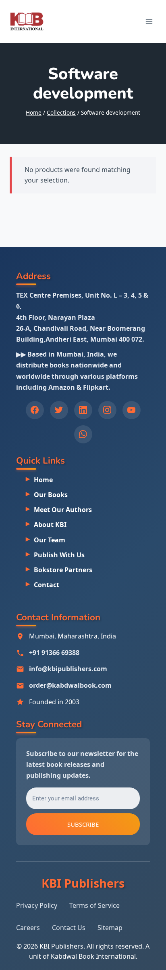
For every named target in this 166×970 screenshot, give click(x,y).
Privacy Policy (36, 905)
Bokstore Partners (63, 569)
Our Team (49, 539)
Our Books (51, 494)
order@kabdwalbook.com (70, 685)
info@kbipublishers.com (68, 668)
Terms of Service (94, 905)
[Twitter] (59, 410)
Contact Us (68, 927)
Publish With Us (59, 554)
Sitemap (110, 927)
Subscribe (83, 824)
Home (43, 479)
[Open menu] (148, 21)
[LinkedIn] (83, 410)
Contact (46, 584)
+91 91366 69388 (54, 652)
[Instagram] (107, 410)
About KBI (50, 524)
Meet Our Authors (63, 509)
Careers (28, 927)
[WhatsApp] (83, 434)
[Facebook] (35, 410)
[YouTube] (131, 410)
